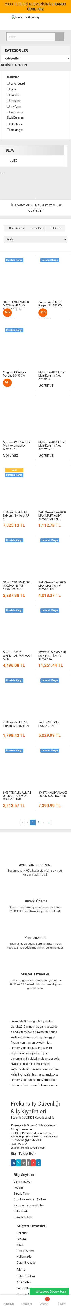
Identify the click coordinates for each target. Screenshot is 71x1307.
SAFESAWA (17, 112)
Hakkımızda (21, 1211)
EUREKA (15, 95)
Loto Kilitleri (24, 1288)
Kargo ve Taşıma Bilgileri (29, 1205)
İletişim (18, 1187)
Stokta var (17, 124)
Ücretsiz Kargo (17, 228)
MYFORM (16, 106)
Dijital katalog (22, 1181)
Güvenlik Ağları (26, 1294)
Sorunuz (46, 385)
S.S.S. (20, 1244)
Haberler (22, 1233)
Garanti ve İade (23, 1217)
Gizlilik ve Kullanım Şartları (30, 1199)
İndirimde (55, 228)
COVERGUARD (18, 83)
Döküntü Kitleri (26, 1276)
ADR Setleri (24, 1282)
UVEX (13, 160)
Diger (14, 89)
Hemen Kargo (37, 228)
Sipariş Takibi (22, 1193)
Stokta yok (17, 130)
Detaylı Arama (26, 1250)
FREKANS (15, 100)
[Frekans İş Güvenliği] (25, 17)
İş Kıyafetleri (20, 205)
